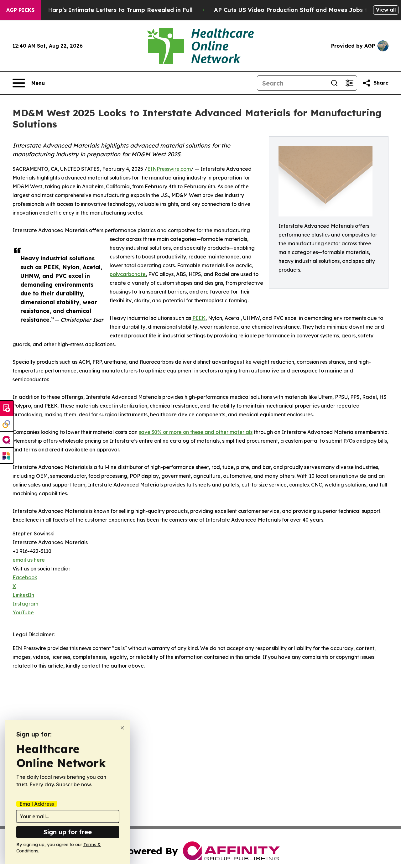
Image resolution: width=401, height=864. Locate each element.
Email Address (36, 804)
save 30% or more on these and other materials (196, 432)
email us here (29, 560)
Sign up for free (68, 832)
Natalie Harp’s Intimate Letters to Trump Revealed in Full (109, 9)
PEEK (199, 318)
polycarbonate (128, 274)
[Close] (122, 728)
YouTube (23, 612)
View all (386, 10)
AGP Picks (20, 10)
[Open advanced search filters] (349, 83)
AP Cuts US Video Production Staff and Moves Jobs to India (301, 9)
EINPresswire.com (169, 169)
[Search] (334, 83)
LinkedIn (23, 595)
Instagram (25, 604)
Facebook (25, 577)
